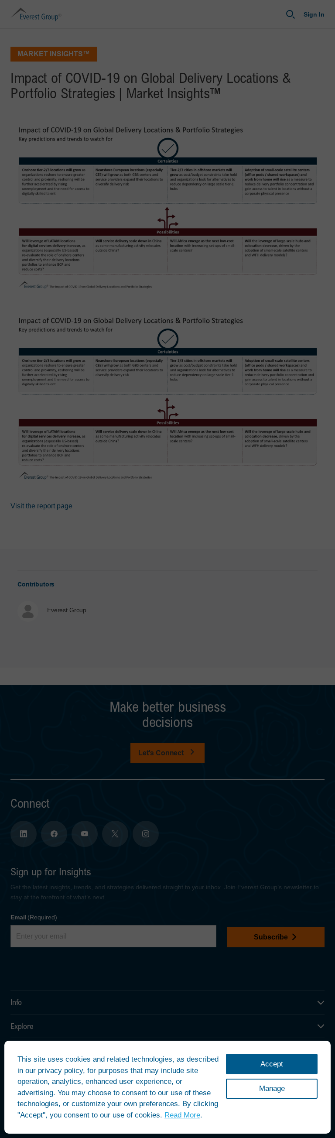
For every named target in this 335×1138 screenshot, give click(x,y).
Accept (271, 1064)
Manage (272, 1088)
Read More (182, 1115)
